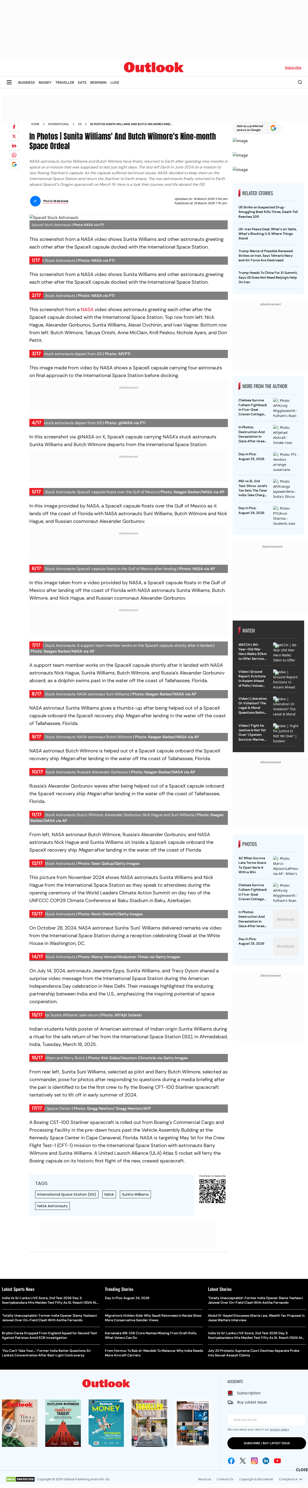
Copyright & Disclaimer (256, 1479)
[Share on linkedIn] (14, 145)
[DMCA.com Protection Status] (20, 1479)
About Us (204, 1479)
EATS (82, 82)
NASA (87, 309)
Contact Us (225, 1479)
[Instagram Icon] (254, 1461)
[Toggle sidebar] (9, 82)
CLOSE (302, 1469)
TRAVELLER (64, 82)
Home (35, 124)
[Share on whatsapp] (14, 155)
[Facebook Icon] (231, 1461)
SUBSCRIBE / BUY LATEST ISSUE (267, 1443)
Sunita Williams (135, 1194)
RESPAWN (98, 82)
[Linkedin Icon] (266, 1461)
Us (80, 124)
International (58, 124)
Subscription (249, 1393)
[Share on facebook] (14, 126)
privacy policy (279, 1429)
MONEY (45, 82)
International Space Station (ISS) (66, 1194)
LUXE (114, 82)
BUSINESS (26, 82)
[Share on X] (14, 136)
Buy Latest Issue (252, 1402)
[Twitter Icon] (243, 1461)
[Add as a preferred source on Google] (14, 164)
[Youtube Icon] (277, 1461)
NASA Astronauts (52, 1205)
